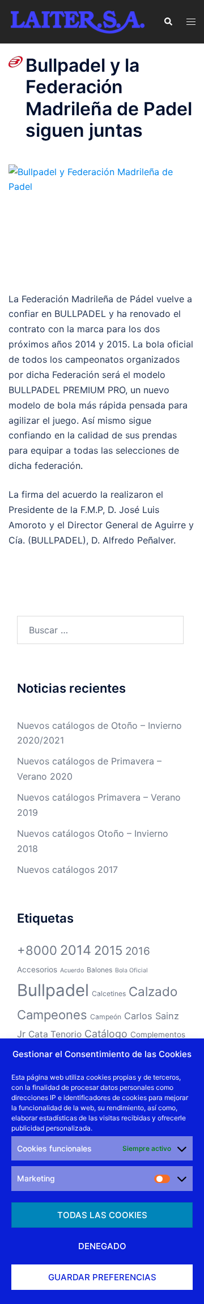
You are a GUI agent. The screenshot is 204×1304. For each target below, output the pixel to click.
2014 (75, 950)
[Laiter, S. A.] (77, 21)
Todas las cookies (102, 1215)
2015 (108, 950)
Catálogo (106, 1034)
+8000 (37, 950)
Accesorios (37, 969)
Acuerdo (72, 970)
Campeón (105, 1016)
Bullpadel (53, 990)
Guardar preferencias (102, 1277)
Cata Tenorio (55, 1034)
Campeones (52, 1014)
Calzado (153, 991)
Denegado (102, 1246)
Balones (99, 970)
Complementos (157, 1034)
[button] (167, 21)
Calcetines (109, 993)
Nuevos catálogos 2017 (67, 869)
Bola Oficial (131, 970)
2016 (137, 951)
